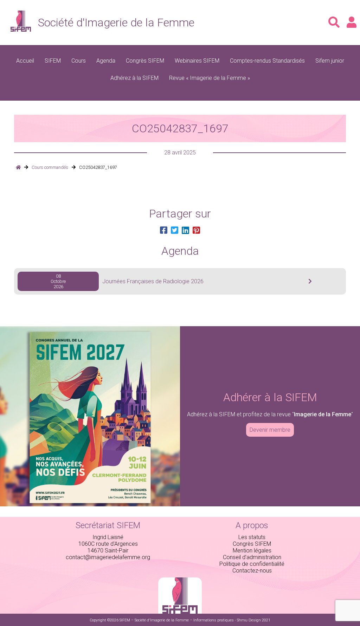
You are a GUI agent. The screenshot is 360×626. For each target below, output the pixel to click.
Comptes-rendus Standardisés (267, 60)
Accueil (25, 60)
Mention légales (252, 550)
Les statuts (251, 537)
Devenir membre (270, 429)
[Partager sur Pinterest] (196, 230)
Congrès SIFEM (145, 60)
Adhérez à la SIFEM (134, 78)
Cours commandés (50, 167)
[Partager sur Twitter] (174, 230)
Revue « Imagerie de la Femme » (209, 78)
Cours (78, 60)
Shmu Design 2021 (253, 620)
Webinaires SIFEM (197, 60)
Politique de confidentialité (251, 564)
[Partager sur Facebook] (163, 230)
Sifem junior (329, 60)
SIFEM (53, 60)
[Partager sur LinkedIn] (185, 230)
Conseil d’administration (252, 557)
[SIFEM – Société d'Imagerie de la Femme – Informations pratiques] (18, 167)
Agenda (105, 60)
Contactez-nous (252, 570)
